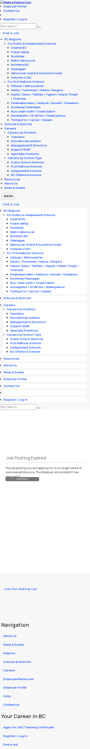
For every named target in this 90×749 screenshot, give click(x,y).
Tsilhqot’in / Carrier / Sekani (31, 120)
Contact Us (11, 11)
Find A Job (11, 33)
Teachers (18, 137)
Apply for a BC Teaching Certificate (28, 727)
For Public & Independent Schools (32, 43)
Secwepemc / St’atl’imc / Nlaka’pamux (38, 115)
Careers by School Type (25, 158)
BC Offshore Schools (26, 175)
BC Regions (12, 39)
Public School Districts (27, 162)
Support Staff (20, 149)
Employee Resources (18, 679)
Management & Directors (29, 145)
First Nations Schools (26, 166)
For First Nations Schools (26, 82)
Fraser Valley (20, 52)
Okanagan (18, 69)
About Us (11, 183)
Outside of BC (21, 77)
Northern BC (20, 65)
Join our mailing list (20, 589)
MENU (8, 196)
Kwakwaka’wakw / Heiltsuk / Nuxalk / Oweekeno (45, 103)
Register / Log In (15, 19)
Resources (12, 179)
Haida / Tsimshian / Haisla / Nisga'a (37, 90)
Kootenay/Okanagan (25, 107)
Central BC (18, 48)
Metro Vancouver (23, 60)
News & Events (14, 188)
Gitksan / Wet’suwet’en (27, 86)
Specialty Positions (25, 154)
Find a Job (10, 744)
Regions (9, 653)
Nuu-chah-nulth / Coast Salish (33, 111)
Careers (10, 128)
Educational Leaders (26, 141)
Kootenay (17, 56)
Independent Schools (26, 171)
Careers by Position (22, 132)
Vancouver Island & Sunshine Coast (36, 73)
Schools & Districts (18, 124)
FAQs (7, 696)
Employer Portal (14, 6)
